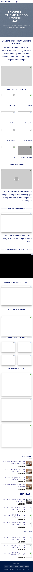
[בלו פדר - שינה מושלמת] (16, 1)
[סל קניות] (31, 2)
